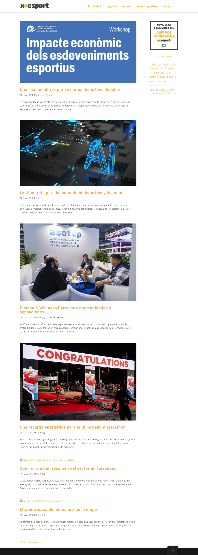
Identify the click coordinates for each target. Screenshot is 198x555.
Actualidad (94, 6)
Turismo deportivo (145, 6)
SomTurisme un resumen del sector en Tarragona (68, 468)
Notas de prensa (54, 317)
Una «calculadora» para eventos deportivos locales (70, 89)
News (49, 94)
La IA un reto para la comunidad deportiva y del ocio (71, 192)
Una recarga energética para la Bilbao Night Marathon (73, 427)
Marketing (39, 94)
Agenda (113, 6)
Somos (125, 6)
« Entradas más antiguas (32, 542)
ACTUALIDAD (26, 94)
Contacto (166, 6)
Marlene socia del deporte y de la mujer (58, 509)
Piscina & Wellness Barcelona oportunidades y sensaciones (65, 310)
